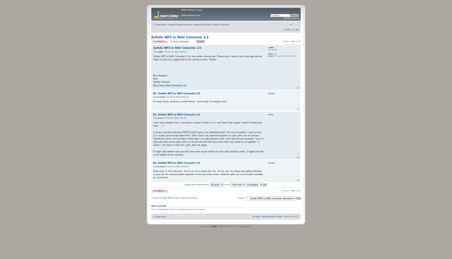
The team (256, 216)
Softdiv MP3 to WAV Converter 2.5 (180, 37)
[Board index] (166, 14)
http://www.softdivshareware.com (170, 85)
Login (296, 30)
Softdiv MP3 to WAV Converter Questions (211, 25)
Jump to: (241, 198)
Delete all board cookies (272, 216)
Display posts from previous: (197, 185)
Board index (161, 25)
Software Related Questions (180, 25)
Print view (291, 24)
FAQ (288, 30)
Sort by (227, 185)
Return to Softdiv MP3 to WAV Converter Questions (175, 198)
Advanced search (291, 18)
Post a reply (156, 40)
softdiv (160, 52)
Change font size (296, 24)
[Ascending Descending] (256, 185)
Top (298, 88)
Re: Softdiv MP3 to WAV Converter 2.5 (176, 93)
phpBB (214, 226)
